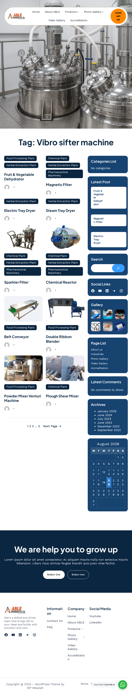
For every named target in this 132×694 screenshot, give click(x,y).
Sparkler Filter (16, 282)
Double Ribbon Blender (59, 339)
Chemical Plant (57, 158)
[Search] (118, 268)
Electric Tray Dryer (19, 210)
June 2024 (104, 415)
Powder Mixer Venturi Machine (22, 398)
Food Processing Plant (20, 158)
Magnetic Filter (59, 184)
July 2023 (104, 418)
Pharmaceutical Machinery (58, 174)
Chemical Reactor (61, 282)
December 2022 (108, 426)
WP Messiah (35, 687)
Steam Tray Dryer (60, 210)
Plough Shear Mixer (62, 396)
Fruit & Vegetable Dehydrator (19, 176)
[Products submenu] (78, 12)
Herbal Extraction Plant (21, 165)
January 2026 (106, 411)
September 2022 (109, 430)
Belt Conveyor (16, 336)
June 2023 (104, 422)
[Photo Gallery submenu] (103, 12)
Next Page (52, 426)
